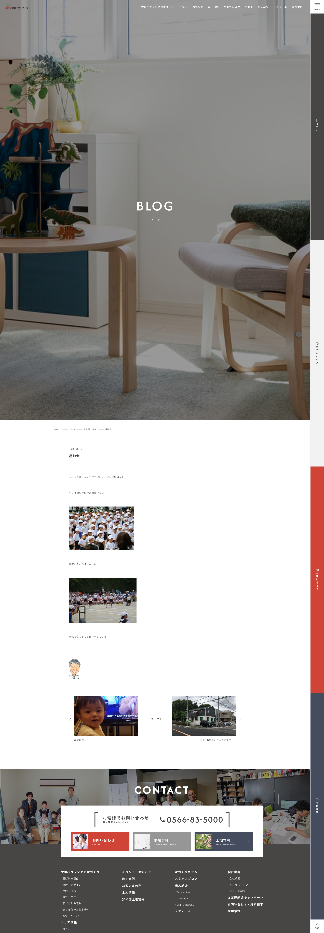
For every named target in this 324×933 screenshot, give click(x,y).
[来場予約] (162, 841)
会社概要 (234, 878)
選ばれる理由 (70, 878)
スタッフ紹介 (237, 891)
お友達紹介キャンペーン (245, 897)
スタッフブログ (186, 878)
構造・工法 (69, 897)
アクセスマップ (238, 884)
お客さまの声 (232, 7)
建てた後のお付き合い (76, 909)
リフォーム (280, 7)
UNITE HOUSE (185, 904)
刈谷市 (66, 928)
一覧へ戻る (155, 719)
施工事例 (213, 7)
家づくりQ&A (70, 915)
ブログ (249, 7)
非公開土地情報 (133, 899)
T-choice (182, 898)
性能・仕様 (69, 891)
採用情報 (234, 911)
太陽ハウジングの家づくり (157, 7)
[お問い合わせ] (100, 841)
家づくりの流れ (72, 903)
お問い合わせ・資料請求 (245, 904)
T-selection (184, 892)
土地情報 (128, 892)
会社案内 (297, 7)
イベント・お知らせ (191, 7)
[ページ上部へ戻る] (317, 926)
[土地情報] (224, 841)
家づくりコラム (186, 872)
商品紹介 (263, 7)
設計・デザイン (72, 884)
